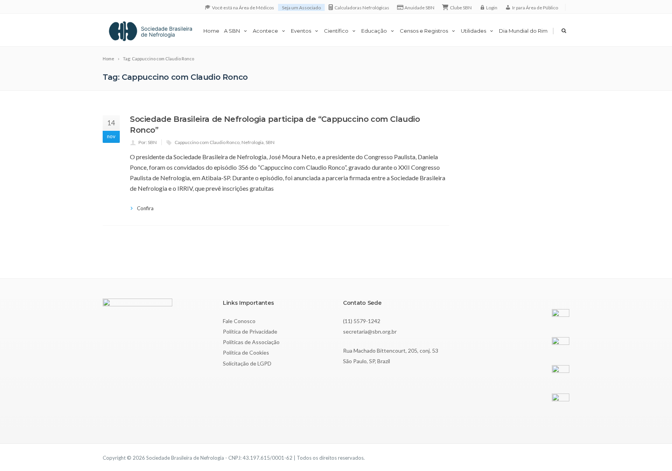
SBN (270, 142)
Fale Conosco (239, 321)
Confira (145, 208)
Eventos (301, 31)
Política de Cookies (246, 352)
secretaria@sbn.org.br (370, 331)
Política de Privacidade (250, 331)
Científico (336, 31)
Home (211, 31)
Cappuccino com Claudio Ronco (207, 142)
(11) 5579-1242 (361, 321)
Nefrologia (253, 142)
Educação (374, 31)
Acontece (265, 31)
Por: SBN (147, 142)
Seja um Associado (301, 8)
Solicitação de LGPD (247, 363)
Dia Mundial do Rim (523, 31)
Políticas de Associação (251, 342)
